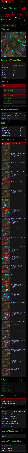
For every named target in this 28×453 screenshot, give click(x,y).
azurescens (14, 418)
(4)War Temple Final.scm (8, 115)
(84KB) (8, 25)
